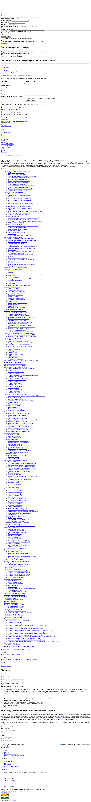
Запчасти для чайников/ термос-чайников (16, 522)
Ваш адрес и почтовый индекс (10, 26)
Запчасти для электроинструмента (14, 595)
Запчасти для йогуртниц (11, 614)
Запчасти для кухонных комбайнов (15, 412)
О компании (8, 761)
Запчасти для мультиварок (12, 550)
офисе (8, 676)
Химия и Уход (8, 567)
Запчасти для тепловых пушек (13, 599)
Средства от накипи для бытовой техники (17, 561)
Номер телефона (6, 20)
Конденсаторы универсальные (13, 362)
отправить (4, 746)
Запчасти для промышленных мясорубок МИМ (18, 333)
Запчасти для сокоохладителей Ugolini (15, 267)
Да (5, 65)
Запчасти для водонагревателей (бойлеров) (17, 171)
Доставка (7, 750)
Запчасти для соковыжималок (13, 609)
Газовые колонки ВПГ (11, 601)
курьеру (8, 680)
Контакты (4, 769)
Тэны (6, 348)
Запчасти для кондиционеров (13, 617)
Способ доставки (6, 28)
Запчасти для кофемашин (12, 489)
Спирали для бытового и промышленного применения (21, 360)
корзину (14, 800)
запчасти (58, 717)
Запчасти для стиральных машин (14, 192)
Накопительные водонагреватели (14, 604)
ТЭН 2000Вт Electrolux (13, 654)
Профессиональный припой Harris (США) (17, 365)
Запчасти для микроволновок (13, 269)
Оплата (6, 752)
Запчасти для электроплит (12, 287)
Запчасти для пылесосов (11, 433)
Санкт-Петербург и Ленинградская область (17, 72)
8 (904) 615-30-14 (6, 129)
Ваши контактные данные (9, 18)
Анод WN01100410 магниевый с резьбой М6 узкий (22, 659)
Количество (5, 33)
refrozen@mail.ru (6, 132)
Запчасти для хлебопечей (12, 527)
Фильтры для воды (10, 598)
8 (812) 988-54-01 (6, 126)
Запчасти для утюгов (10, 643)
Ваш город (4, 24)
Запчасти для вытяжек (11, 603)
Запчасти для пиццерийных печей (14, 593)
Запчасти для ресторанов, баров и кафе (16, 624)
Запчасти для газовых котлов (13, 569)
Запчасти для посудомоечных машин (15, 460)
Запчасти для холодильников (13, 237)
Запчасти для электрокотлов (12, 338)
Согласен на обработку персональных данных (16, 38)
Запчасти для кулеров (10, 453)
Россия (6, 70)
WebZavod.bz (25, 791)
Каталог (6, 763)
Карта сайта (7, 764)
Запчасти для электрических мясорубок (16, 367)
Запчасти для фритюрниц (12, 619)
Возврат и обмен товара (11, 766)
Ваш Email (4, 22)
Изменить (7, 67)
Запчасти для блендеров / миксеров (15, 394)
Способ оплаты (5, 31)
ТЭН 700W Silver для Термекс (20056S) (18, 649)
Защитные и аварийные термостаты (15, 364)
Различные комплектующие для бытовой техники (19, 646)
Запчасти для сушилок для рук (13, 615)
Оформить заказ (5, 36)
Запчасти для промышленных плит (15, 311)
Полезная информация (11, 754)
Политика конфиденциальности (14, 755)
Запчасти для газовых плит (12, 579)
